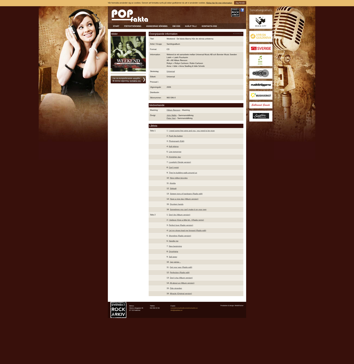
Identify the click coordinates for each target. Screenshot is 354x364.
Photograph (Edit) (176, 141)
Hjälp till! (191, 26)
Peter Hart (171, 118)
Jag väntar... (175, 262)
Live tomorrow (175, 152)
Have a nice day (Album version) (184, 199)
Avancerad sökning (157, 26)
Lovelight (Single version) (180, 162)
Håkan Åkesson (173, 110)
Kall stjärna (174, 146)
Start (116, 26)
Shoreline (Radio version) (180, 236)
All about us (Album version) (182, 283)
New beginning (175, 246)
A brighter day (175, 157)
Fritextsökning (132, 26)
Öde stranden (176, 288)
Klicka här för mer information (219, 3)
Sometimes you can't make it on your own (188, 209)
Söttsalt (173, 188)
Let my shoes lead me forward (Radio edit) (187, 230)
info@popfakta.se (176, 310)
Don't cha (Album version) (181, 278)
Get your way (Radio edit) (181, 267)
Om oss (176, 26)
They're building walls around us (183, 173)
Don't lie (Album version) (179, 215)
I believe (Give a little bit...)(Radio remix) (186, 220)
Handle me (173, 241)
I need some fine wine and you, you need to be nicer (192, 131)
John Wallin (172, 115)
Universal (171, 71)
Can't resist (174, 167)
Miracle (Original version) (181, 293)
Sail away (173, 257)
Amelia (173, 183)
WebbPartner (239, 305)
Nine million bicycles (179, 178)
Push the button (176, 136)
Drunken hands (176, 204)
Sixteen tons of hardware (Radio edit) (186, 194)
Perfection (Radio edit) (180, 272)
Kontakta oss (209, 26)
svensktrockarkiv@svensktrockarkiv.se (184, 308)
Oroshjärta (173, 251)
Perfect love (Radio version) (181, 225)
